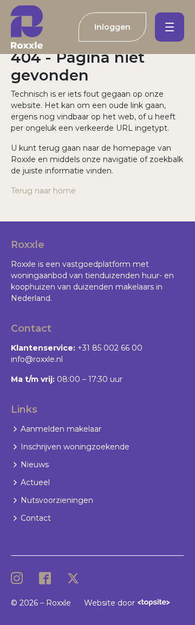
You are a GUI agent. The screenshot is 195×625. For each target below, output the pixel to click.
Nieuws (35, 464)
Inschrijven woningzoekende (75, 447)
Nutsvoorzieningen (57, 500)
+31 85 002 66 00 (109, 348)
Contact (36, 518)
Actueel (35, 482)
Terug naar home (43, 191)
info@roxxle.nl (37, 359)
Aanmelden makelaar (61, 429)
